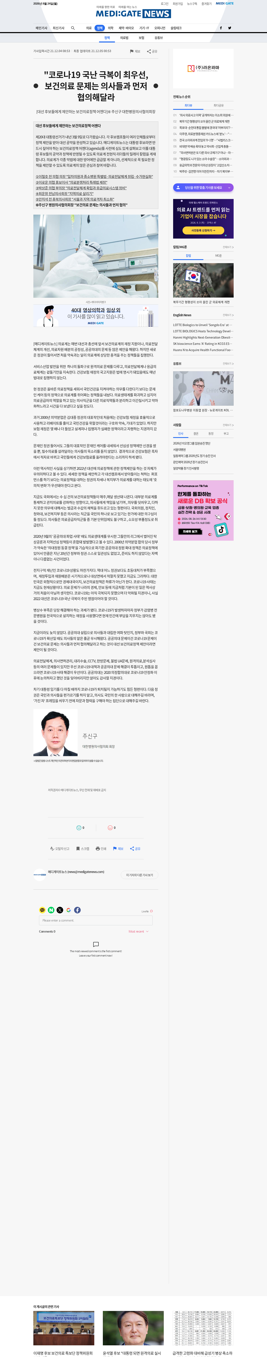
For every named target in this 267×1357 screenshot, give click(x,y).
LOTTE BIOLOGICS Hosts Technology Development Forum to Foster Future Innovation (203, 331)
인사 (180, 433)
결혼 (195, 433)
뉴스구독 (192, 3)
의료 (89, 28)
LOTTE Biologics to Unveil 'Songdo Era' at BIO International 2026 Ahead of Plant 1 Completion (203, 325)
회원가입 (178, 3)
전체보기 (227, 247)
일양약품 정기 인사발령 (186, 468)
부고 (226, 433)
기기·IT (144, 28)
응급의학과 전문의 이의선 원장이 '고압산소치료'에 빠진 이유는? (206, 165)
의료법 (124, 37)
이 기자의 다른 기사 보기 (139, 875)
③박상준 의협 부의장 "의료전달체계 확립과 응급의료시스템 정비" (81, 187)
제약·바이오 (126, 28)
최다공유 (219, 105)
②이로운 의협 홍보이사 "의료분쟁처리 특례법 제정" (71, 182)
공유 (154, 51)
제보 (137, 51)
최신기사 (58, 28)
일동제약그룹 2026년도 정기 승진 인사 (194, 456)
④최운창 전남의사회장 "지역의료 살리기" (64, 193)
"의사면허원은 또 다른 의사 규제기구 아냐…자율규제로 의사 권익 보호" (206, 152)
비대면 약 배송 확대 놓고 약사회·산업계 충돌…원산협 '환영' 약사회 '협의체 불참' (206, 146)
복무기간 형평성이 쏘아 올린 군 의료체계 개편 (204, 121)
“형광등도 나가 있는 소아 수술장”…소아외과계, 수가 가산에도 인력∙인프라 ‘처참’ (206, 159)
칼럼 (188, 255)
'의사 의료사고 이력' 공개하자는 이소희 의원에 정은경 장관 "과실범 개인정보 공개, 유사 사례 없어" (206, 115)
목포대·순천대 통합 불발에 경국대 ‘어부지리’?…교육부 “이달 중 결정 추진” (206, 127)
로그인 (164, 3)
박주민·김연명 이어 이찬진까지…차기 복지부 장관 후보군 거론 (206, 171)
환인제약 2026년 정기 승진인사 (190, 462)
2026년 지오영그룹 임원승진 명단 (191, 443)
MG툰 (218, 255)
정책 (99, 28)
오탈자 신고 (62, 848)
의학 (110, 28)
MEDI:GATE (225, 3)
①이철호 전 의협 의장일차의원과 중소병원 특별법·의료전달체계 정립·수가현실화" (94, 176)
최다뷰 (188, 105)
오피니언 (159, 28)
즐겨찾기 (207, 3)
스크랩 (85, 848)
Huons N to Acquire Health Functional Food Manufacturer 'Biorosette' (203, 350)
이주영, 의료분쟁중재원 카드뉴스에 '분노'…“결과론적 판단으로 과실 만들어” (206, 134)
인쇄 (103, 848)
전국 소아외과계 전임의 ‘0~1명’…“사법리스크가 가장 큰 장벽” (206, 140)
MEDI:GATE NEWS (133, 12)
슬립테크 (176, 28)
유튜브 (159, 37)
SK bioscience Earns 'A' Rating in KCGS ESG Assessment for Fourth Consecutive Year (203, 343)
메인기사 (41, 28)
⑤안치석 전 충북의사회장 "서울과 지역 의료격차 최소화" (75, 199)
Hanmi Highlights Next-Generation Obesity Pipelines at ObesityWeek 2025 (203, 337)
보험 (141, 37)
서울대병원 (179, 449)
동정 (210, 433)
